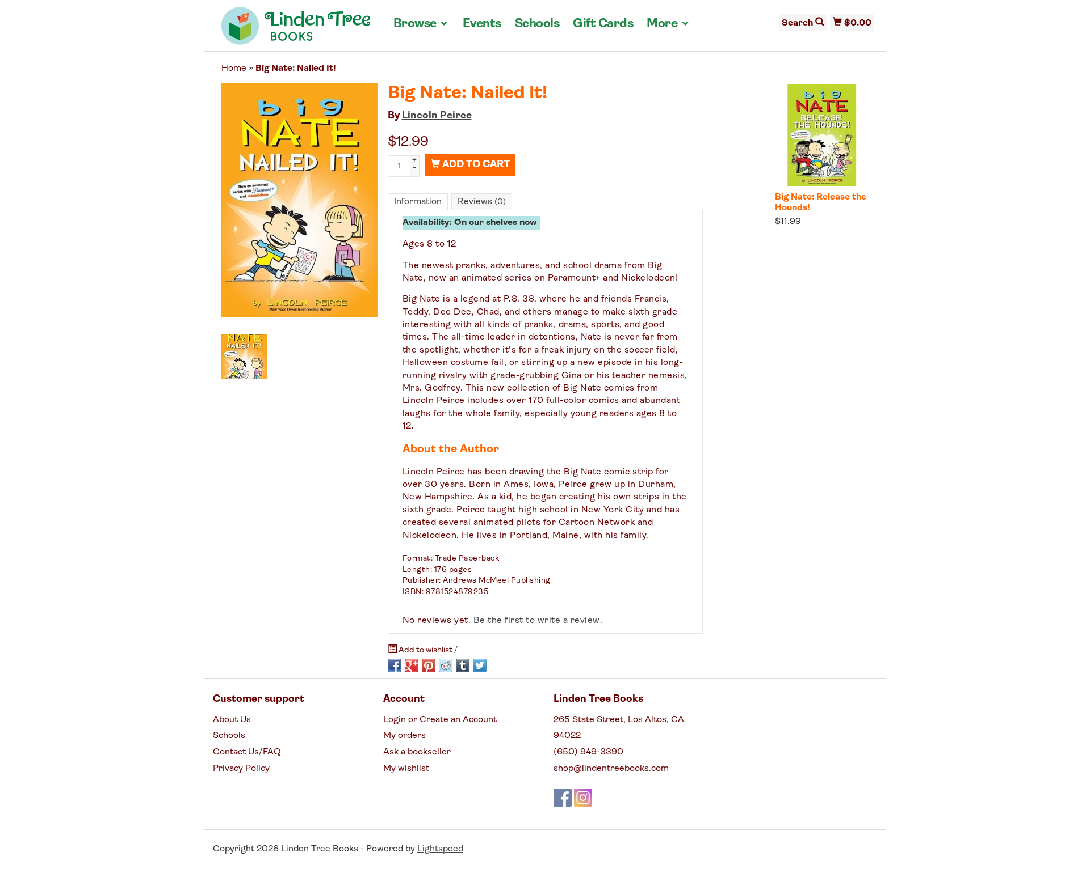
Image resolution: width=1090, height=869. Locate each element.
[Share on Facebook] (394, 665)
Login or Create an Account (440, 719)
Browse (421, 24)
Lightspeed (440, 849)
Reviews (482, 201)
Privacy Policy (241, 768)
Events (482, 24)
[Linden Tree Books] (296, 30)
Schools (537, 24)
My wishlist (406, 768)
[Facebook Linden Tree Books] (563, 798)
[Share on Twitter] (480, 665)
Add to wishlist (425, 650)
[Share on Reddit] (445, 665)
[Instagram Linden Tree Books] (583, 798)
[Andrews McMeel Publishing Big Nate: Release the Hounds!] (822, 135)
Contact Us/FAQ (247, 752)
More (668, 24)
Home (233, 68)
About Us (232, 719)
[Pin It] (428, 665)
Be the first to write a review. (538, 620)
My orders (404, 735)
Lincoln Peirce (437, 116)
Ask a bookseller (417, 752)
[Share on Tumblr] (462, 665)
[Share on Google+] (411, 665)
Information (418, 201)
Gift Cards (603, 24)
